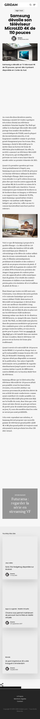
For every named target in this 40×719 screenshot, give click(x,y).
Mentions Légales (20, 699)
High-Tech (19, 11)
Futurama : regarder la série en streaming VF (20, 504)
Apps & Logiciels (11, 609)
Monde (7, 657)
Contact (20, 701)
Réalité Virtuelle (23, 609)
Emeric (20, 38)
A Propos (20, 696)
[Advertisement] (20, 95)
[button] (34, 5)
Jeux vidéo (9, 563)
